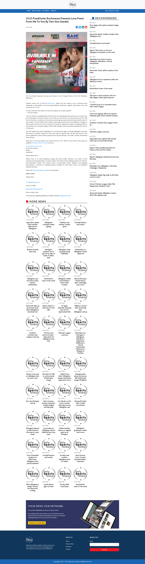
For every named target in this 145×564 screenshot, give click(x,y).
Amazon (35, 143)
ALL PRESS (45, 11)
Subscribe (104, 549)
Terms (67, 541)
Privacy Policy (70, 544)
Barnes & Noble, (43, 143)
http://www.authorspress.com (34, 189)
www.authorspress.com (39, 170)
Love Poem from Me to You (34, 146)
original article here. (65, 195)
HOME (28, 11)
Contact (68, 549)
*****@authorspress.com (33, 182)
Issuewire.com (50, 103)
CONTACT (53, 11)
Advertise (68, 546)
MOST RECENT (36, 11)
